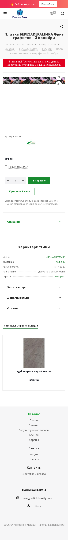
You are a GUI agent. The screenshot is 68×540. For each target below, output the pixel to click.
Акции (34, 454)
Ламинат (34, 425)
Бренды (34, 435)
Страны (34, 439)
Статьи (34, 448)
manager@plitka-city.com (37, 498)
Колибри (60, 261)
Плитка (34, 420)
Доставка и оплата (34, 473)
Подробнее (48, 4)
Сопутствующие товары (34, 430)
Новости (34, 459)
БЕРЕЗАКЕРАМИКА (55, 256)
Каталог (34, 414)
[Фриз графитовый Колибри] (34, 98)
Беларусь (60, 276)
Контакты (34, 467)
